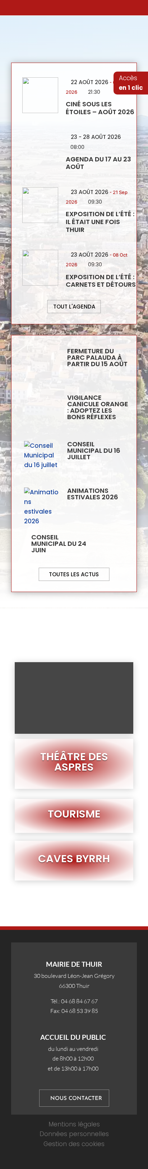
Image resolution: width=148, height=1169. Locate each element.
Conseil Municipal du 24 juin (58, 543)
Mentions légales (74, 1124)
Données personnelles (74, 1134)
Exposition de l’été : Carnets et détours (101, 280)
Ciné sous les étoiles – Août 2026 (100, 108)
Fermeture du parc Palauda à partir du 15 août (97, 357)
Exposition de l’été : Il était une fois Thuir (100, 221)
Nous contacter (76, 1098)
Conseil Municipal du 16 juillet (93, 450)
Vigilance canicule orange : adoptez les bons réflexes (97, 407)
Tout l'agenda (74, 306)
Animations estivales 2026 (92, 493)
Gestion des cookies (74, 1144)
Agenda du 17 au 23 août (98, 163)
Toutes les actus (74, 574)
